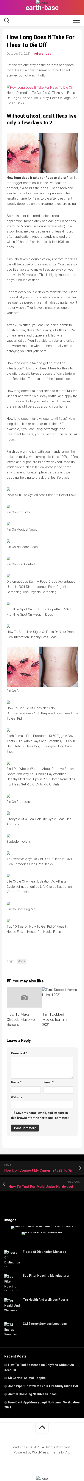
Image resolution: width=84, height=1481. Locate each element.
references (42, 53)
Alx (67, 1452)
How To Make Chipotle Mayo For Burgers (21, 1019)
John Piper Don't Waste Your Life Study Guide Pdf (43, 1386)
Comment (19, 1053)
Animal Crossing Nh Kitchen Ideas (32, 1394)
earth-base (42, 7)
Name (16, 1082)
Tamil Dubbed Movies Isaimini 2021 (54, 1019)
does (21, 961)
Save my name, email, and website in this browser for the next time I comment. (40, 1115)
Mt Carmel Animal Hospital (27, 1378)
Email (49, 1082)
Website (16, 1097)
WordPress (40, 1452)
